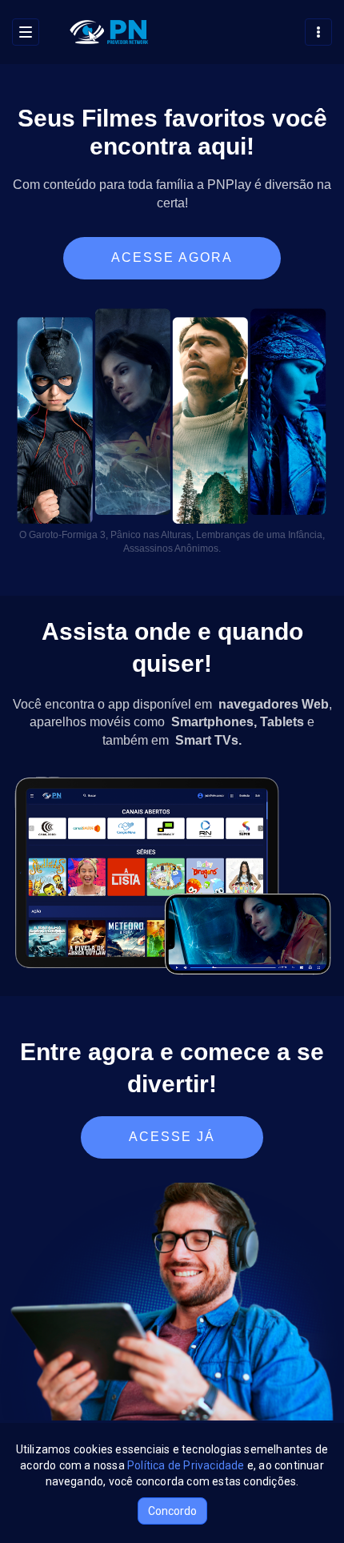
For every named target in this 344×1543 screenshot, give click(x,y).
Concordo (172, 1511)
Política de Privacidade (186, 1465)
